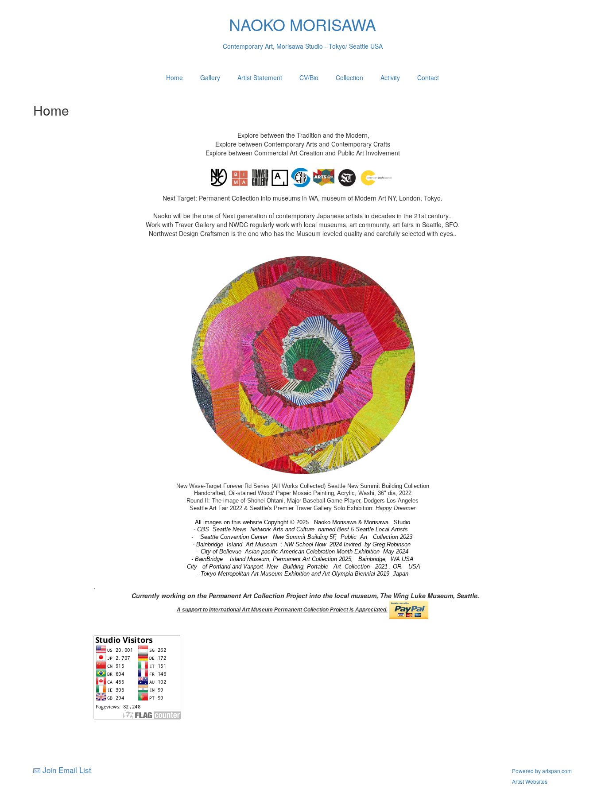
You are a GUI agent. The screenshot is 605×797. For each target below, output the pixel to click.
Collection (349, 77)
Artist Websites (529, 781)
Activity (390, 77)
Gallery (210, 77)
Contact (428, 77)
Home (174, 77)
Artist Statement (259, 77)
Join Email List (67, 769)
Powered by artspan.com (542, 770)
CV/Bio (308, 77)
